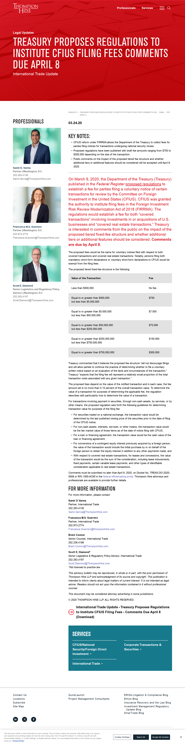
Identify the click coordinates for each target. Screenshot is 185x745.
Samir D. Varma (22, 168)
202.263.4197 (20, 296)
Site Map (18, 706)
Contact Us (20, 695)
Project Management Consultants (88, 698)
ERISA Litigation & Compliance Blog (146, 695)
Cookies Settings (122, 737)
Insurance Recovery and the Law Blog (147, 702)
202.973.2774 (20, 234)
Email (161, 112)
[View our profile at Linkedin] (15, 719)
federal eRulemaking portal (118, 476)
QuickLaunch (76, 695)
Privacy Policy (18, 741)
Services (147, 8)
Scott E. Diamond (23, 285)
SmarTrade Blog (134, 712)
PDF (168, 112)
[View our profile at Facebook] (33, 719)
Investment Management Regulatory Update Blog (146, 708)
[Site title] (25, 8)
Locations (19, 698)
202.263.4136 (20, 175)
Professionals (126, 8)
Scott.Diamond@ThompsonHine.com (33, 300)
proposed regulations (143, 184)
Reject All (141, 737)
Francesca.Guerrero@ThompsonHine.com (36, 237)
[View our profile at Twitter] (24, 719)
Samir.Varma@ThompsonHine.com (32, 178)
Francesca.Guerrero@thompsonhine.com (91, 529)
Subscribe (19, 702)
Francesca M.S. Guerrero (27, 226)
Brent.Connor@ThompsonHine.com (88, 546)
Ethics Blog (131, 698)
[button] (162, 8)
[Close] (181, 737)
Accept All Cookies (160, 737)
